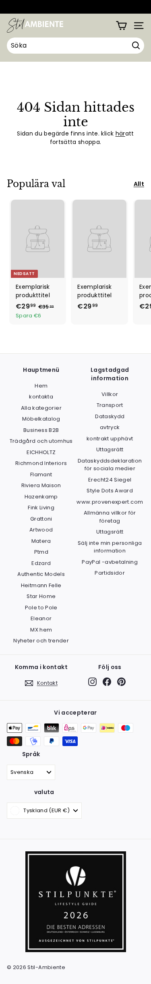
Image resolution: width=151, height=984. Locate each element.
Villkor (109, 394)
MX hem (41, 630)
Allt (139, 184)
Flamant (41, 474)
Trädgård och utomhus (41, 441)
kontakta (41, 396)
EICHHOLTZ (41, 452)
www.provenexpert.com (110, 502)
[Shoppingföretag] (121, 26)
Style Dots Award (110, 490)
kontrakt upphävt (110, 438)
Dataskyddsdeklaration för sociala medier (110, 465)
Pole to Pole (41, 607)
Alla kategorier (41, 408)
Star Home (41, 596)
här (120, 133)
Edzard (41, 563)
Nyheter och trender (41, 640)
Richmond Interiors (41, 463)
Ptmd (41, 552)
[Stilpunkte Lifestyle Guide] (75, 950)
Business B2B (41, 430)
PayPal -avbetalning (110, 562)
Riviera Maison (41, 485)
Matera (41, 541)
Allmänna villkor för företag (110, 517)
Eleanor (41, 618)
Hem (41, 386)
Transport (110, 405)
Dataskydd (109, 416)
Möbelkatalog (41, 419)
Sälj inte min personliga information (110, 547)
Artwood (41, 530)
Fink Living (41, 507)
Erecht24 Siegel (109, 480)
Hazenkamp (41, 496)
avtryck (110, 427)
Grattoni (41, 519)
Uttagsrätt (110, 449)
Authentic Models (41, 574)
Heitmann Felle (41, 585)
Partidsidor (110, 573)
